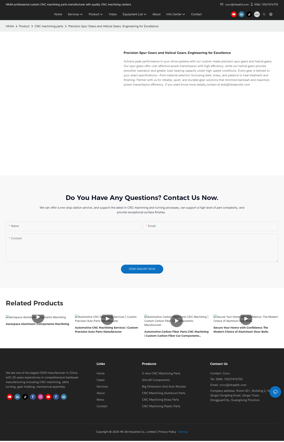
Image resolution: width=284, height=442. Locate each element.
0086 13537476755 (266, 4)
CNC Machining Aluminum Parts (163, 393)
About (101, 393)
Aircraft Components (156, 380)
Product (24, 26)
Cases (101, 380)
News (100, 399)
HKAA (10, 26)
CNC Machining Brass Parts (160, 399)
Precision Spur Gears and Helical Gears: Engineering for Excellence (113, 26)
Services (102, 386)
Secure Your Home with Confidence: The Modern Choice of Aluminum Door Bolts (240, 329)
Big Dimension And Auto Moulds (164, 386)
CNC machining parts (49, 26)
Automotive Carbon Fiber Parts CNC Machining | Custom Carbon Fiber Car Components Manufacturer (176, 334)
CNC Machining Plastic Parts (161, 406)
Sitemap (182, 431)
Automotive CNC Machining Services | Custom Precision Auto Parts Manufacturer (106, 329)
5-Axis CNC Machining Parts (161, 373)
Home (101, 373)
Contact (102, 406)
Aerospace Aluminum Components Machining (37, 324)
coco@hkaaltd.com (237, 4)
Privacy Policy (167, 431)
